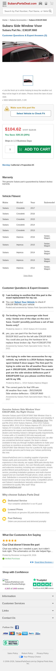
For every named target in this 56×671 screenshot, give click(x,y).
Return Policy (27, 653)
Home (4, 20)
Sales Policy (12, 653)
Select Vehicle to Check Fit (31, 113)
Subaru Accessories (18, 20)
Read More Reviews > (44, 562)
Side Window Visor (40, 420)
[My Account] (46, 3)
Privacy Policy (43, 653)
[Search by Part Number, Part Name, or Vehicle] (50, 11)
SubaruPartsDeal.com (11, 487)
